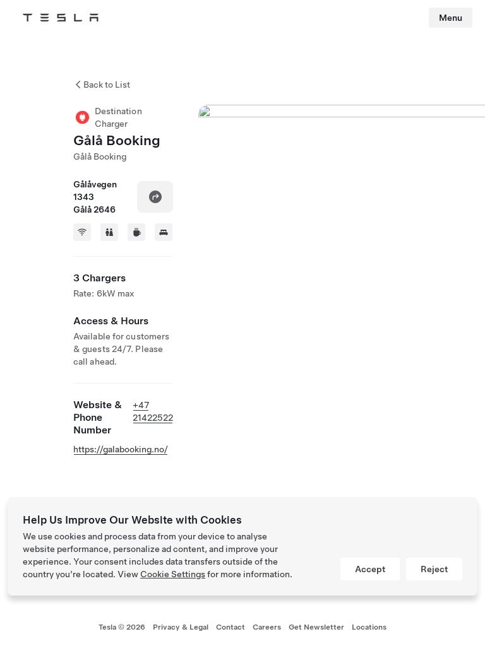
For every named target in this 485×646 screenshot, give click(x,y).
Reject (434, 569)
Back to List (106, 84)
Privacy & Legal (180, 627)
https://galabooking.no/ (120, 449)
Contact (230, 627)
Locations (369, 627)
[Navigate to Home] (61, 17)
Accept (370, 569)
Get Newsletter (316, 627)
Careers (267, 627)
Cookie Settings (172, 574)
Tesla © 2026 (122, 627)
